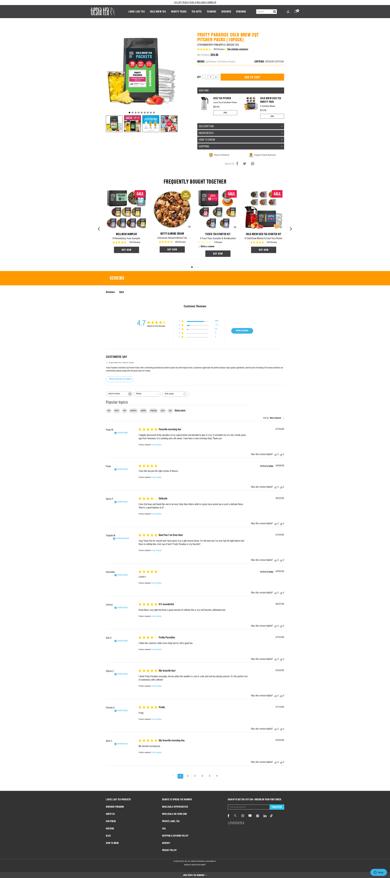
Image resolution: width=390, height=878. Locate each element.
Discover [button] (226, 11)
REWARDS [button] (241, 11)
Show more (180, 411)
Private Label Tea (171, 821)
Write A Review (242, 331)
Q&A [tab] (121, 292)
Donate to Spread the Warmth (177, 799)
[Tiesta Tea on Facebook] (228, 816)
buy (170, 411)
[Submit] (274, 11)
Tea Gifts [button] (197, 11)
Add (225, 112)
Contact (166, 843)
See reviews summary (237, 49)
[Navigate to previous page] (173, 776)
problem (133, 411)
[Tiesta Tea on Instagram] (242, 816)
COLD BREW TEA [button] (158, 11)
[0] (296, 11)
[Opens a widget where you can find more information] (378, 872)
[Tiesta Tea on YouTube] (250, 816)
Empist (203, 865)
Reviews (110, 829)
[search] (266, 11)
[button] (195, 875)
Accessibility (210, 861)
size (108, 411)
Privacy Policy (169, 850)
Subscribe (277, 807)
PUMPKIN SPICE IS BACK (195, 2)
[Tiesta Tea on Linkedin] (265, 816)
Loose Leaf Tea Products (118, 799)
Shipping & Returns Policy (175, 836)
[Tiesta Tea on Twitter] (235, 816)
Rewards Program (115, 807)
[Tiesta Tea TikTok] (271, 816)
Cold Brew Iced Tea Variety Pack (270, 99)
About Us (110, 814)
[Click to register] (288, 11)
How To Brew (112, 843)
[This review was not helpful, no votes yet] (281, 454)
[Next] (291, 229)
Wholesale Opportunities (175, 807)
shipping (153, 411)
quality (143, 411)
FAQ (164, 829)
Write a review (207, 247)
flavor (117, 411)
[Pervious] (99, 229)
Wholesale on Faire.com (174, 814)
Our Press (111, 821)
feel (124, 411)
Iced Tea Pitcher (222, 98)
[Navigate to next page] (217, 776)
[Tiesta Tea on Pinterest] (257, 816)
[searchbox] (116, 394)
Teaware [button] (211, 11)
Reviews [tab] (117, 278)
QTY (199, 77)
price (163, 411)
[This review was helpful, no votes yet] (276, 454)
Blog (108, 836)
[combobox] (147, 394)
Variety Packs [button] (179, 11)
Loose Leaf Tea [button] (136, 11)
